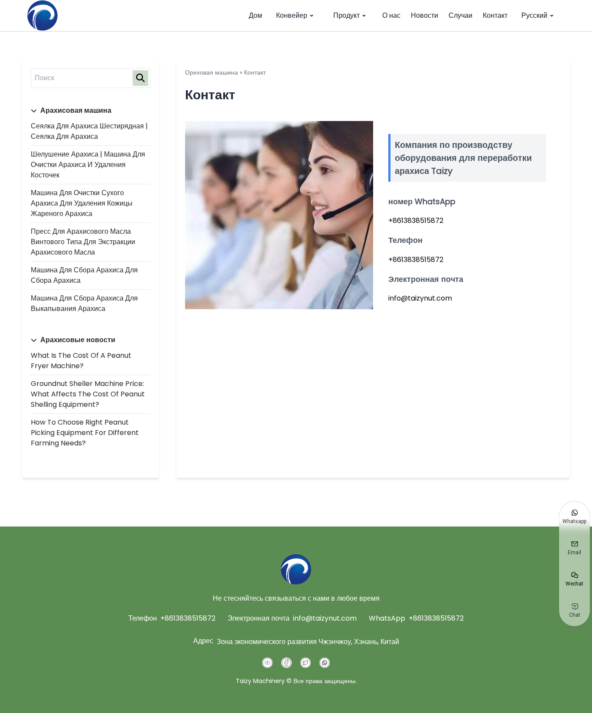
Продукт (346, 15)
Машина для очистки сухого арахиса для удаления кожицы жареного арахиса (82, 203)
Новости (424, 15)
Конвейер (291, 15)
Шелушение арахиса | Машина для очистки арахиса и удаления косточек (88, 164)
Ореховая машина (211, 72)
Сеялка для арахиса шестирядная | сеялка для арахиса (89, 131)
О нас (391, 15)
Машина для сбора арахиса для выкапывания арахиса (84, 303)
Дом (255, 15)
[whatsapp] (324, 662)
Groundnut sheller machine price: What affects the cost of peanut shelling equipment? (88, 394)
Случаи (460, 15)
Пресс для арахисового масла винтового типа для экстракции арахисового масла (83, 241)
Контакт (495, 15)
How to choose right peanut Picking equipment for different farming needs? (85, 432)
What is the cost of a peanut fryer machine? (81, 360)
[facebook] (286, 662)
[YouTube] (267, 662)
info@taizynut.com (325, 618)
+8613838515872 (187, 618)
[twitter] (305, 662)
